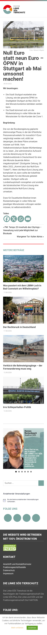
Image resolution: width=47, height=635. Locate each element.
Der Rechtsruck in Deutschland (19, 327)
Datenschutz (9, 570)
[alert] (23, 500)
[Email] (28, 219)
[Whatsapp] (20, 219)
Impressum (8, 573)
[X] (13, 219)
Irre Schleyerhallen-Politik (17, 407)
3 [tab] (22, 471)
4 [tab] (25, 471)
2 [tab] (19, 471)
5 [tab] (28, 471)
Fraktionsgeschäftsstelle (14, 567)
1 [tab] (16, 471)
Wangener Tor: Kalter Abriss (29, 236)
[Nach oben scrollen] (42, 630)
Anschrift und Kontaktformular (17, 564)
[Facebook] (6, 219)
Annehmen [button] (32, 628)
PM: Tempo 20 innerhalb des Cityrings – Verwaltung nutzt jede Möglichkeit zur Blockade (22, 230)
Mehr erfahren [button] (17, 628)
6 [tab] (31, 471)
